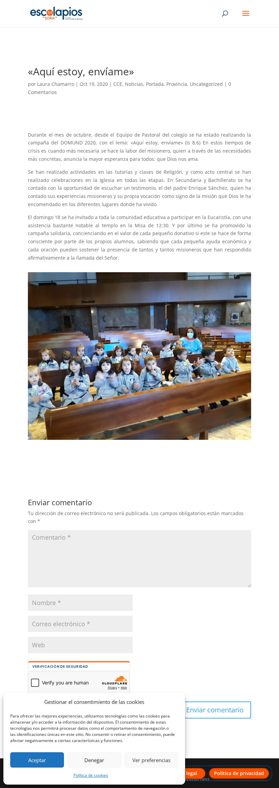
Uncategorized (206, 84)
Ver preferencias (151, 760)
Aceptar (37, 760)
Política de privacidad (239, 773)
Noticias (134, 84)
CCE (117, 84)
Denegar (94, 760)
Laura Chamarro (55, 84)
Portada (155, 84)
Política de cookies (90, 775)
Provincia (176, 84)
